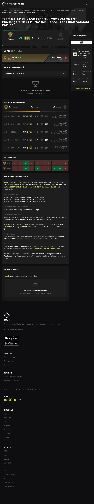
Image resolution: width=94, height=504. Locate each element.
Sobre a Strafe (9, 357)
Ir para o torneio (80, 88)
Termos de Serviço (11, 381)
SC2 (5, 479)
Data (75, 62)
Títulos (7, 447)
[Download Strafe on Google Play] (47, 343)
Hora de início (85, 63)
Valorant (15, 11)
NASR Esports (20, 182)
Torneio (76, 49)
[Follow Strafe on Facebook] (14, 399)
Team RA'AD (8, 182)
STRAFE (7, 320)
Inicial (5, 11)
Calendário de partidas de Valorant (46, 249)
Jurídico (8, 373)
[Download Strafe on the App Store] (47, 338)
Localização (86, 71)
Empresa (8, 353)
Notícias (7, 430)
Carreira (7, 365)
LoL (5, 455)
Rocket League (10, 475)
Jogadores (8, 426)
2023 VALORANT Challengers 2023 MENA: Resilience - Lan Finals (59, 11)
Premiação (77, 79)
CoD (5, 471)
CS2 (5, 451)
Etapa (75, 71)
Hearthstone (9, 486)
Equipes (7, 422)
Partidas (7, 414)
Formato (85, 79)
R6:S (6, 467)
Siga (6, 396)
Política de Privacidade (13, 377)
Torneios (26, 11)
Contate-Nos (9, 361)
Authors (7, 433)
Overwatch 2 (9, 482)
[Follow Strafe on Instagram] (19, 399)
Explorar (8, 410)
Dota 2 (6, 459)
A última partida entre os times (16, 225)
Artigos (7, 437)
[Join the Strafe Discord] (5, 399)
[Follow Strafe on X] (9, 399)
